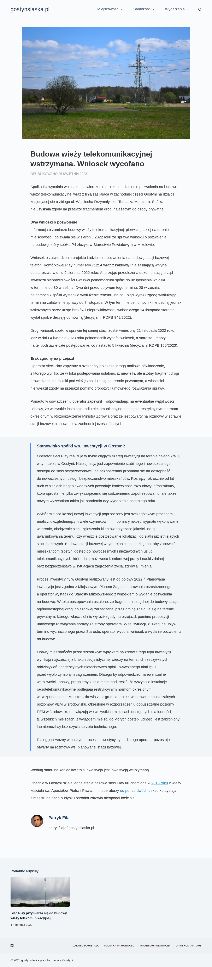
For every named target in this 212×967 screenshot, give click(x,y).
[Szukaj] (199, 9)
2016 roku (159, 783)
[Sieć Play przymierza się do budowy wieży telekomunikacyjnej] (40, 892)
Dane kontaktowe (188, 945)
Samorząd (141, 9)
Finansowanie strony (155, 945)
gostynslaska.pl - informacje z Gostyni (47, 960)
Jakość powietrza (86, 945)
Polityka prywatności (119, 945)
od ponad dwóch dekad (139, 790)
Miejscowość (107, 9)
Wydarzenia (175, 9)
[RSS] (12, 945)
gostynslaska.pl (30, 9)
